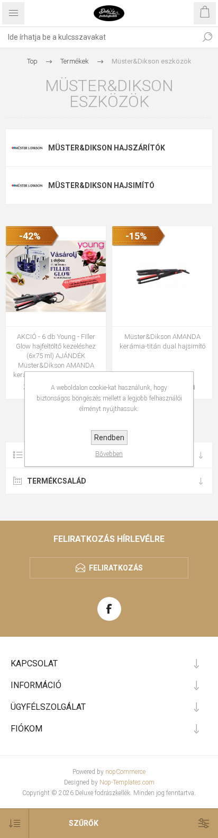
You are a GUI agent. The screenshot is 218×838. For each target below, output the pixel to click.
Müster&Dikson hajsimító (101, 185)
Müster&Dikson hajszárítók (106, 148)
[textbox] (98, 37)
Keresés (207, 37)
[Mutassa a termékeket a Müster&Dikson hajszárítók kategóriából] (27, 148)
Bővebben (109, 454)
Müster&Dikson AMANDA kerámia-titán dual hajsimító (162, 341)
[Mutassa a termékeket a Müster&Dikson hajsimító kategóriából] (27, 185)
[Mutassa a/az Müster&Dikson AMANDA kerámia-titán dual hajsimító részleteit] (162, 276)
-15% (136, 236)
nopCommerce (125, 771)
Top (32, 61)
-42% (30, 236)
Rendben (109, 437)
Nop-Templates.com (127, 782)
